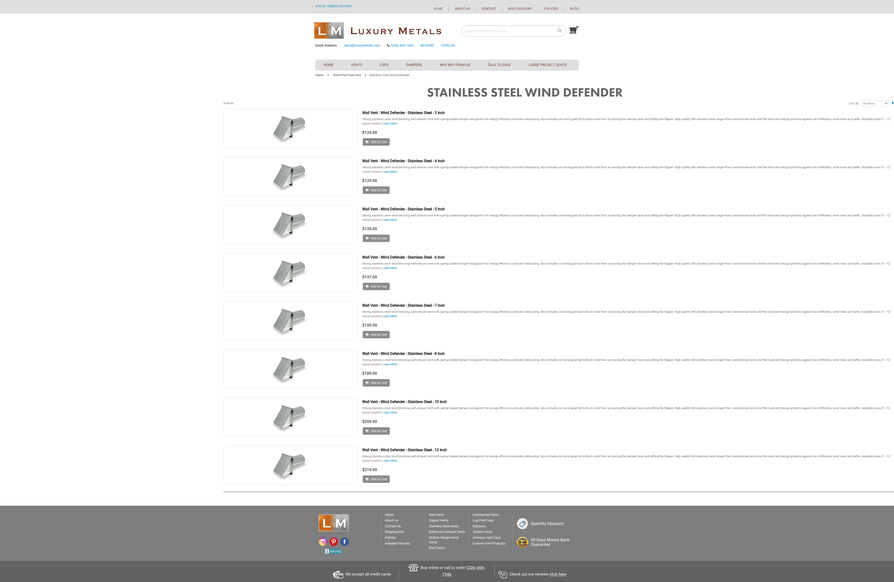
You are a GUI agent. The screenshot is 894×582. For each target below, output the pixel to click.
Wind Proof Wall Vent (347, 75)
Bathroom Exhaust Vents (447, 532)
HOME (438, 8)
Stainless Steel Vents (444, 526)
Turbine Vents (482, 532)
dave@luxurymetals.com (362, 45)
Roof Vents (437, 548)
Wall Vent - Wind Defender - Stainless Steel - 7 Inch (403, 305)
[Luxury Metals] (379, 31)
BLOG (574, 8)
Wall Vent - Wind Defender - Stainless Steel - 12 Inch (404, 450)
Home (319, 75)
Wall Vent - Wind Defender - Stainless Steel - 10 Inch (404, 402)
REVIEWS (427, 45)
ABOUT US (462, 8)
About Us (391, 520)
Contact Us (393, 526)
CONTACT (489, 8)
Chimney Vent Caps (487, 537)
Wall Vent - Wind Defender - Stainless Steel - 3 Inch (403, 113)
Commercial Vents (486, 515)
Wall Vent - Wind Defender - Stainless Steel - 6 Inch (403, 257)
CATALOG (448, 45)
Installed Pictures (397, 543)
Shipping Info (394, 532)
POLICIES (551, 8)
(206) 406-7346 (402, 45)
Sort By (854, 103)
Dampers (479, 526)
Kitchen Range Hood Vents (443, 540)
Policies (390, 537)
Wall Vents (436, 515)
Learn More (390, 123)
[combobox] (513, 31)
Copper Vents (438, 520)
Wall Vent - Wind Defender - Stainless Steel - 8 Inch (403, 353)
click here (557, 574)
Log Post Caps (483, 520)
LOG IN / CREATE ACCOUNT (333, 6)
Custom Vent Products (489, 543)
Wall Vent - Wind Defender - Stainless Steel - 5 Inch (403, 209)
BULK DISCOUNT (520, 8)
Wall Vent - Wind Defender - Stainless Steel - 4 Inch (403, 161)
